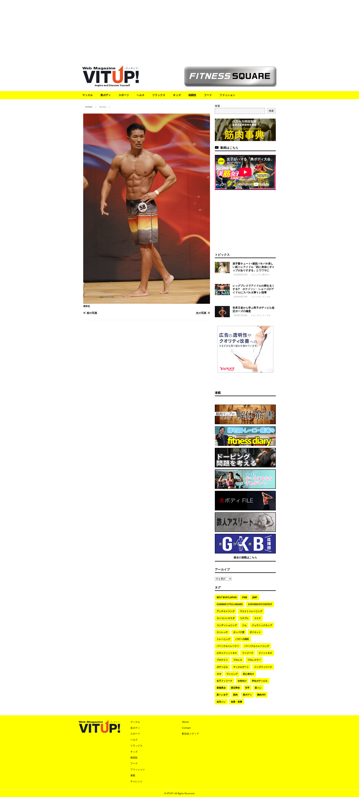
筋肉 (235, 694)
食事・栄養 (236, 701)
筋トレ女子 (222, 694)
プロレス (237, 659)
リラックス (158, 95)
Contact (186, 727)
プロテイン (222, 659)
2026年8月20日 (241, 274)
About (185, 721)
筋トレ (258, 687)
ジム (244, 625)
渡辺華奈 (235, 687)
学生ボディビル (260, 680)
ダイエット (255, 632)
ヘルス (141, 95)
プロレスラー (254, 659)
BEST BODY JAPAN (227, 597)
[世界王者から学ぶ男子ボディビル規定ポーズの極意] (222, 311)
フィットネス (265, 652)
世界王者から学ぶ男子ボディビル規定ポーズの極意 (253, 309)
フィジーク (247, 652)
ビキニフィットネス (227, 652)
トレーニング (223, 639)
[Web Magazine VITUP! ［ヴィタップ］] (110, 81)
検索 (217, 106)
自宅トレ (221, 701)
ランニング (232, 673)
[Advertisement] (179, 31)
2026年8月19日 (241, 296)
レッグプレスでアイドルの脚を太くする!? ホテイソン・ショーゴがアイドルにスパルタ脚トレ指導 (253, 289)
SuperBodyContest (260, 604)
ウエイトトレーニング (251, 611)
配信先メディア (190, 733)
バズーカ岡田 (242, 639)
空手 (247, 687)
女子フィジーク (224, 680)
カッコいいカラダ (226, 618)
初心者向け (248, 673)
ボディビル (222, 666)
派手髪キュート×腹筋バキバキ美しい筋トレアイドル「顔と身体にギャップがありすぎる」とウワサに (253, 267)
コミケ (257, 618)
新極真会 (221, 687)
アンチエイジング (226, 611)
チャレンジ (136, 781)
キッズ (177, 95)
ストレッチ (222, 632)
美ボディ (105, 95)
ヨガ (219, 673)
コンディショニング (227, 625)
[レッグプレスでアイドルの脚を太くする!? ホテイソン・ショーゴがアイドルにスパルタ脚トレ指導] (222, 289)
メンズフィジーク (263, 666)
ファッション (227, 95)
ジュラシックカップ (262, 625)
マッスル (87, 95)
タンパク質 (238, 632)
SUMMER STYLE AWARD (230, 604)
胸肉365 (261, 694)
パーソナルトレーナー (228, 646)
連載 (218, 393)
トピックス (222, 255)
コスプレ (244, 618)
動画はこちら (229, 148)
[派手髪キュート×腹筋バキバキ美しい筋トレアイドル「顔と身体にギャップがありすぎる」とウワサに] (222, 267)
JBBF (254, 597)
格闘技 (192, 95)
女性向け (242, 680)
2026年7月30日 (241, 315)
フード (208, 95)
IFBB (244, 597)
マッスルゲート (241, 666)
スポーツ (124, 95)
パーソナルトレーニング (256, 646)
